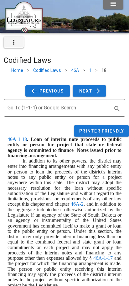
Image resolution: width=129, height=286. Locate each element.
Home (17, 70)
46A (75, 70)
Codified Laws (47, 70)
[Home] (24, 30)
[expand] (14, 42)
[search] (117, 108)
